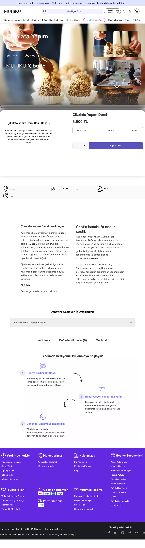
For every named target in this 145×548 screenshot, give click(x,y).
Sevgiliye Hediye (31, 19)
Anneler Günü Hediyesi (121, 470)
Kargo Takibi (7, 466)
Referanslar (79, 504)
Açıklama (44, 340)
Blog (76, 470)
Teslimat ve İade (53, 529)
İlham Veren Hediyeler (84, 509)
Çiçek (127, 19)
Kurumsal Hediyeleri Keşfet (87, 496)
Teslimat (101, 340)
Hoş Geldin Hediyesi (83, 500)
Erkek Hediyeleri (118, 483)
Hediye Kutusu (115, 19)
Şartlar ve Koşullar (10, 529)
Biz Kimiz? (79, 461)
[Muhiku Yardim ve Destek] (124, 11)
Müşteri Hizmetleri (9, 479)
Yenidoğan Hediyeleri (120, 500)
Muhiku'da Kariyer (82, 466)
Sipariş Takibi (7, 470)
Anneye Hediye (118, 466)
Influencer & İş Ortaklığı (12, 500)
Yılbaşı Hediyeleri (119, 492)
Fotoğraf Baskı (117, 505)
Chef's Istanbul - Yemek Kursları (29, 322)
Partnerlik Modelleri (10, 509)
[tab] (44, 340)
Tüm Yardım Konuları (11, 461)
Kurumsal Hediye (12, 19)
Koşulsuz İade (47, 466)
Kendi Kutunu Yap (119, 461)
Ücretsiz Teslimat (49, 461)
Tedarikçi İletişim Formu (12, 496)
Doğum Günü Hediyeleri (52, 19)
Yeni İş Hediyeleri (119, 487)
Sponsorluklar (7, 504)
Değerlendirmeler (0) (73, 340)
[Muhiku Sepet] (136, 11)
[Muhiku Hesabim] (130, 11)
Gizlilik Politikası (32, 529)
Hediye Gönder (73, 19)
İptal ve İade (7, 474)
